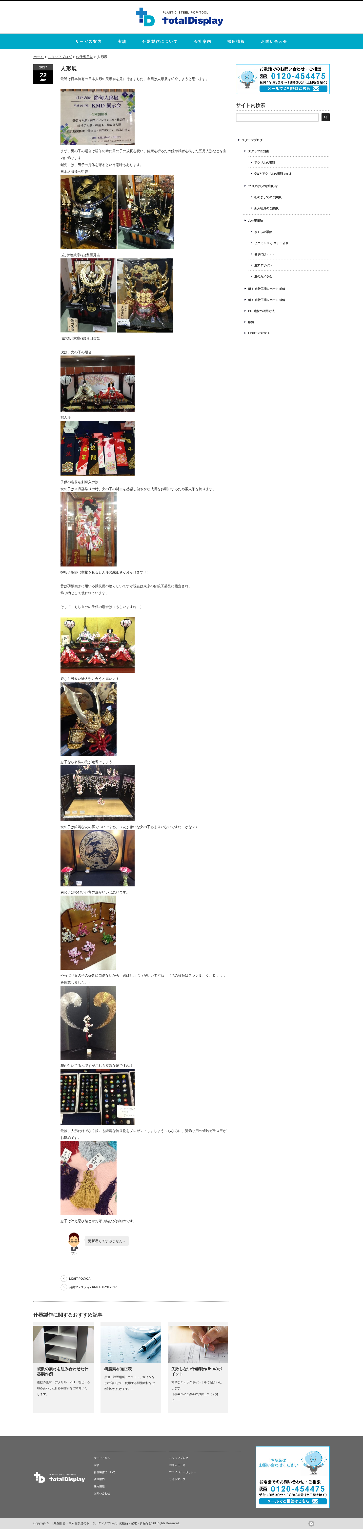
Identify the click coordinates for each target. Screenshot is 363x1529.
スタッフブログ (252, 140)
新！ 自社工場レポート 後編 (266, 300)
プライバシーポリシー (182, 1472)
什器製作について (160, 41)
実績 (122, 41)
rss (311, 1524)
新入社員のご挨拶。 (267, 208)
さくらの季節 (263, 232)
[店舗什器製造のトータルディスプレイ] (179, 27)
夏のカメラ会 (263, 276)
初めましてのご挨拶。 (269, 197)
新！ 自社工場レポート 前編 (266, 289)
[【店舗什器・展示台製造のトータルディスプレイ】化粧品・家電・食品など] (59, 1482)
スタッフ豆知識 (258, 151)
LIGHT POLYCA (80, 1278)
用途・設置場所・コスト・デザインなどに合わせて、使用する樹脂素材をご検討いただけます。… (129, 1383)
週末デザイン (263, 265)
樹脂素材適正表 (118, 1369)
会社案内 (203, 41)
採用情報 (236, 41)
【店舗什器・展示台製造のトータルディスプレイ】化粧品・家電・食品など (101, 1523)
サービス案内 (88, 41)
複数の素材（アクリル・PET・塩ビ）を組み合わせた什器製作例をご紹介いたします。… (63, 1388)
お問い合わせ (274, 41)
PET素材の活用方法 (261, 311)
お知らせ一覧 (177, 1465)
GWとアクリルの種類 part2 (272, 173)
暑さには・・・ (264, 254)
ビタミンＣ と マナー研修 (271, 243)
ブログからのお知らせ (263, 186)
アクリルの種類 (264, 162)
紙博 (251, 322)
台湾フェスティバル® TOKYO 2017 (93, 1287)
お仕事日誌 (255, 220)
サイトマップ (177, 1479)
